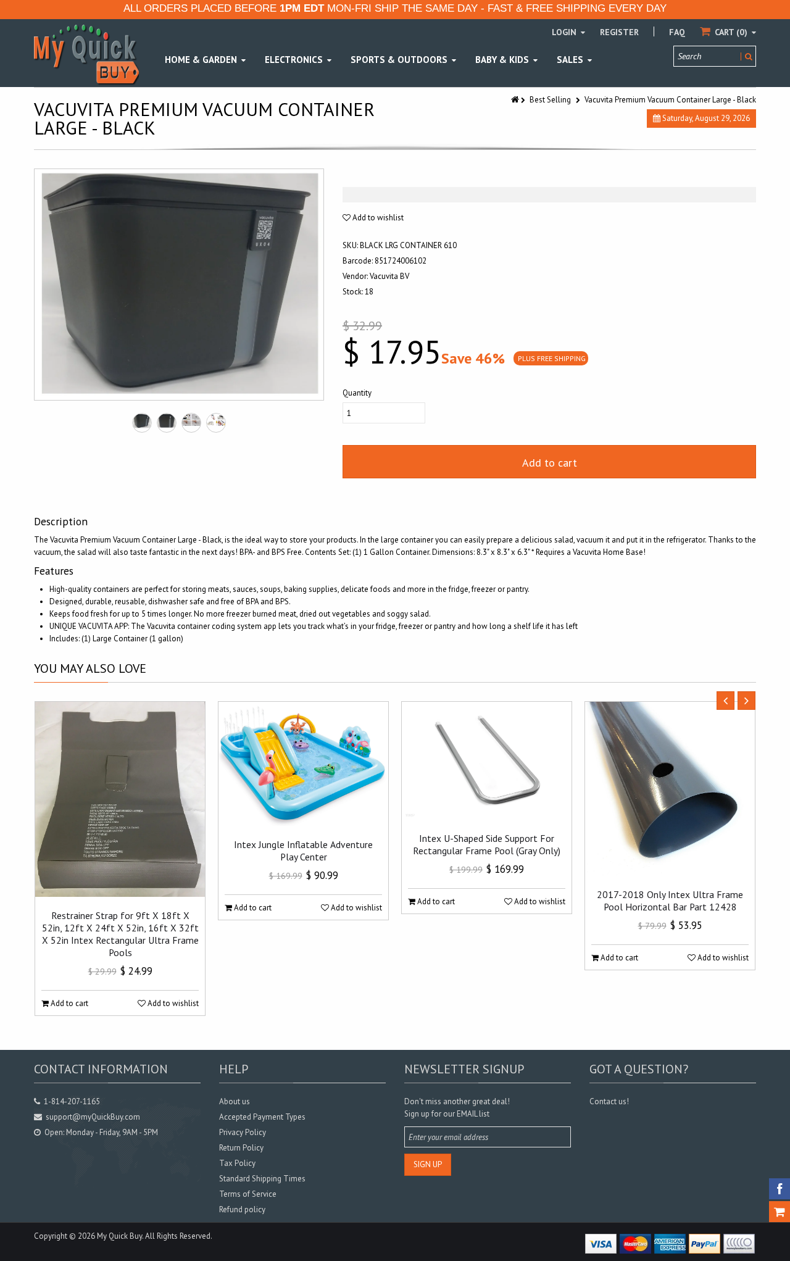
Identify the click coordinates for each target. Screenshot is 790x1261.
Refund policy (242, 1209)
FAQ (677, 32)
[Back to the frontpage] (516, 99)
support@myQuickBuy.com (93, 1117)
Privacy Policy (242, 1132)
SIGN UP (428, 1164)
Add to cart (549, 463)
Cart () (731, 32)
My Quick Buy (119, 1236)
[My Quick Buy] (86, 54)
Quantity (357, 393)
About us (234, 1101)
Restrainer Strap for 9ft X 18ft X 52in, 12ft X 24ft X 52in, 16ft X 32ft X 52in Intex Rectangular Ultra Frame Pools (120, 934)
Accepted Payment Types (262, 1117)
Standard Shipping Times (262, 1178)
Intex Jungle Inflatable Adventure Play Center (303, 850)
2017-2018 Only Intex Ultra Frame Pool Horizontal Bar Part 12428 (670, 900)
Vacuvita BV (389, 276)
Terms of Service (247, 1194)
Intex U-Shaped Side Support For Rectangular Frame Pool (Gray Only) (486, 844)
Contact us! (609, 1101)
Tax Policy (237, 1163)
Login (565, 32)
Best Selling (550, 99)
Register (619, 32)
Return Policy (241, 1147)
